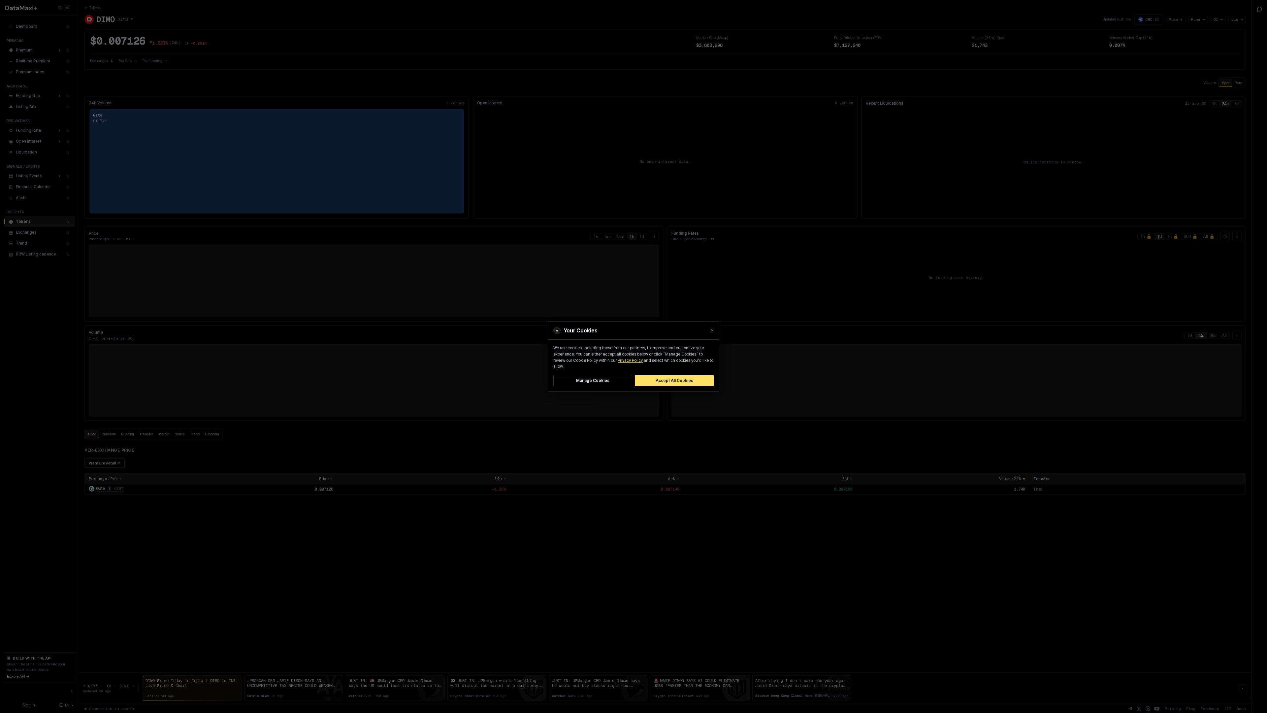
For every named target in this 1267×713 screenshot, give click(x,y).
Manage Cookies (592, 380)
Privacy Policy (630, 360)
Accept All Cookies (674, 380)
